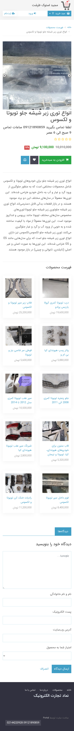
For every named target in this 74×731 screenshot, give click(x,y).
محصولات (57, 690)
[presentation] (69, 75)
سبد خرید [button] (59, 13)
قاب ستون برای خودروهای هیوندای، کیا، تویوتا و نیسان (58, 450)
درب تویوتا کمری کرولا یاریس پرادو (56, 305)
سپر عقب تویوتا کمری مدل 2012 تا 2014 (20, 400)
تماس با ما (30, 690)
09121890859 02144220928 (23, 723)
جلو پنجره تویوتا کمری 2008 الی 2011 (56, 400)
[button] (69, 139)
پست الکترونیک (62, 612)
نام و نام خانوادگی (60, 594)
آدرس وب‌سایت (62, 629)
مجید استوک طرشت (45, 5)
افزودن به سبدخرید (53, 160)
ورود (31, 13)
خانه (69, 690)
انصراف (44, 669)
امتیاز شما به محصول (59, 647)
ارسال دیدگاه (61, 669)
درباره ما (44, 690)
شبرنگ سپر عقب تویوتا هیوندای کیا (19, 448)
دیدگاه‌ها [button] (63, 531)
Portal (46, 718)
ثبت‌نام (8, 13)
